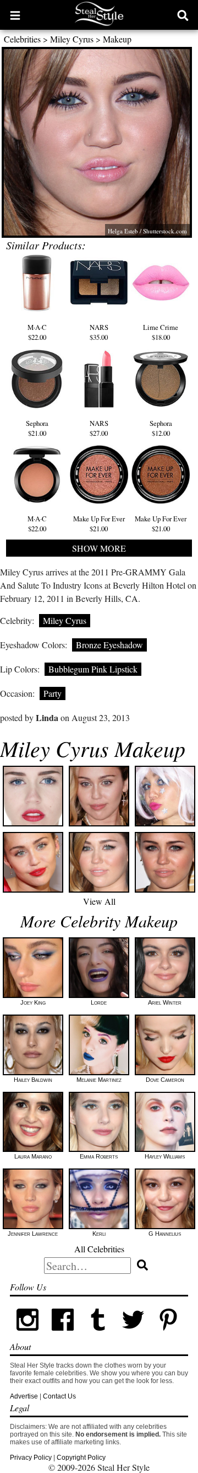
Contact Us (59, 1396)
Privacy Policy (31, 1457)
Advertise (24, 1396)
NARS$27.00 (99, 428)
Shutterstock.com (165, 231)
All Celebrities (99, 1249)
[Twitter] (133, 1335)
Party (52, 693)
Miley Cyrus (72, 39)
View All (99, 901)
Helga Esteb (123, 231)
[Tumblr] (98, 1335)
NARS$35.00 (99, 332)
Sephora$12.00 (161, 428)
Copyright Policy (81, 1457)
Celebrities (22, 39)
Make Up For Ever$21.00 (99, 523)
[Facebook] (62, 1335)
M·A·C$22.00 (37, 332)
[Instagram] (27, 1335)
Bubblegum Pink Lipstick (93, 669)
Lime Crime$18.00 (160, 332)
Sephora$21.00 (37, 428)
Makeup (117, 39)
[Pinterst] (168, 1335)
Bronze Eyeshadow (109, 644)
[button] (15, 15)
